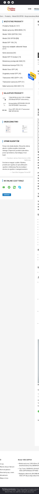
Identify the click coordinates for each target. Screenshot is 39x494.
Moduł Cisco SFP (8, 69)
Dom (29, 9)
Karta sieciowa (7, 53)
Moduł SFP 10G (8, 42)
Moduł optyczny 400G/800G (12, 30)
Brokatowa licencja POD (11, 65)
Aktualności (4, 475)
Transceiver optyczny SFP (11, 82)
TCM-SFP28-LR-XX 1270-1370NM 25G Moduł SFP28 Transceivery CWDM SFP (19, 99)
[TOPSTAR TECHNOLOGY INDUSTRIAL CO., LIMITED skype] (21, 187)
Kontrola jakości (5, 469)
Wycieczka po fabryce (7, 467)
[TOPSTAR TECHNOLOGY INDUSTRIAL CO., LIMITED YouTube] (12, 2)
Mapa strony (4, 478)
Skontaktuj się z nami (7, 472)
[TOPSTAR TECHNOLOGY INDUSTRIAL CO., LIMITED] (11, 9)
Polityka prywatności (9, 489)
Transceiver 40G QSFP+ (10, 78)
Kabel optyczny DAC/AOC (11, 86)
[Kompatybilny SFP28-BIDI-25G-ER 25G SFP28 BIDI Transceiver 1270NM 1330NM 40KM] (4, 104)
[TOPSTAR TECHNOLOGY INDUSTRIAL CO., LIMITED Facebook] (5, 2)
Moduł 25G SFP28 (17, 16)
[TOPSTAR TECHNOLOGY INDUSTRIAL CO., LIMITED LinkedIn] (8, 2)
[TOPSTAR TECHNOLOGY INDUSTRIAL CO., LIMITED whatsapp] (10, 187)
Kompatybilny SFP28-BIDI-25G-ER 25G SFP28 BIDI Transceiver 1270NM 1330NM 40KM (19, 105)
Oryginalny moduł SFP (10, 74)
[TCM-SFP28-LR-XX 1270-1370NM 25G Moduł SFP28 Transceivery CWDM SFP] (4, 98)
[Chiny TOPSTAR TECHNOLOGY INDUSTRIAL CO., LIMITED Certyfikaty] (8, 129)
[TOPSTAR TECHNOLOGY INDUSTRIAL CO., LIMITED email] (5, 187)
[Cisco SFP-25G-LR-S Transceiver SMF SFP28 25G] (4, 110)
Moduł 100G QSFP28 (9, 34)
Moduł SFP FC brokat (10, 57)
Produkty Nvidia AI (9, 26)
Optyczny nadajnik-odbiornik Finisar (14, 47)
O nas (2, 464)
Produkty (8, 16)
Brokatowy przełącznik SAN (12, 61)
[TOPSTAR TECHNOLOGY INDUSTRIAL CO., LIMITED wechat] (15, 187)
